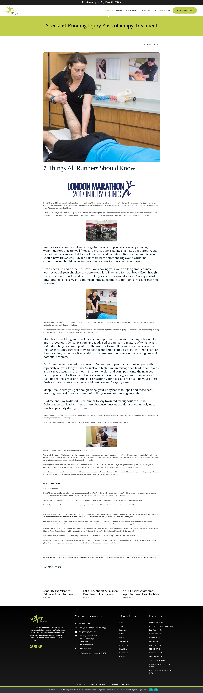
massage (137, 557)
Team (121, 626)
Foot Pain (123, 557)
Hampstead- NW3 (156, 634)
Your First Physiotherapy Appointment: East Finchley (141, 592)
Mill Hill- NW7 (154, 649)
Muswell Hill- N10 (156, 656)
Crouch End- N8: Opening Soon (161, 626)
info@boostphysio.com (87, 632)
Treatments (123, 641)
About (121, 622)
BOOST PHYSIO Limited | (93, 684)
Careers (122, 656)
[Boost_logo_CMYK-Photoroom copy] (38, 615)
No (156, 690)
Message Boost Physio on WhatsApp (92, 628)
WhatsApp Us (92, 2)
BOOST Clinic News (106, 557)
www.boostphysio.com (51, 484)
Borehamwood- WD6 (157, 653)
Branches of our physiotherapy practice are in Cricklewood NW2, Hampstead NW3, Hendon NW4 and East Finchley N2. (88, 517)
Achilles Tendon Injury (75, 557)
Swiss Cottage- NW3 (157, 660)
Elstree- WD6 (154, 641)
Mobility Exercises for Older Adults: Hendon (58, 592)
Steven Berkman (50, 557)
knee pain (130, 557)
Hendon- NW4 (154, 637)
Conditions (123, 645)
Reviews (122, 637)
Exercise (116, 557)
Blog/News (123, 649)
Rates (121, 634)
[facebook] (35, 646)
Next (156, 44)
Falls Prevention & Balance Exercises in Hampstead (100, 592)
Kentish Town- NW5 (156, 622)
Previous (149, 44)
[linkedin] (40, 646)
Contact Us (123, 653)
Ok (151, 690)
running (143, 557)
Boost (97, 557)
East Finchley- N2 (155, 630)
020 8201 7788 (113, 2)
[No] (200, 690)
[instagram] (31, 646)
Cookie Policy (124, 684)
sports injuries (151, 557)
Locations (123, 630)
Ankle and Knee (88, 557)
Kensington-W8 (155, 645)
